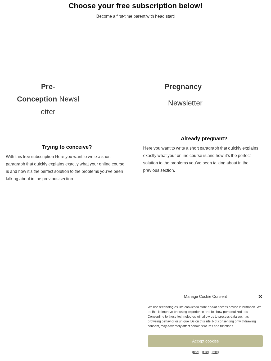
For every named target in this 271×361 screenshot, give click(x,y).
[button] (260, 296)
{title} (195, 352)
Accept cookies (205, 341)
